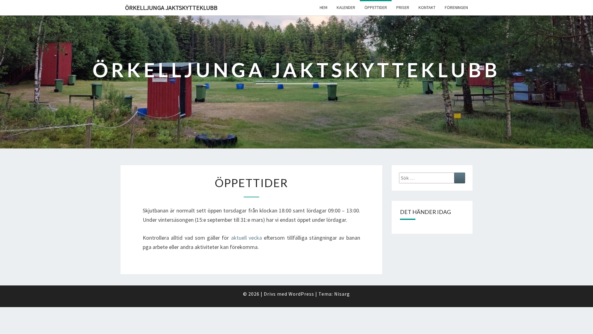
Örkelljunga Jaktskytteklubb (171, 7)
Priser (402, 7)
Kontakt (426, 7)
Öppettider (375, 7)
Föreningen (456, 7)
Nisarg (342, 294)
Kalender (346, 7)
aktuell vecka (246, 237)
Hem (323, 7)
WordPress (301, 294)
